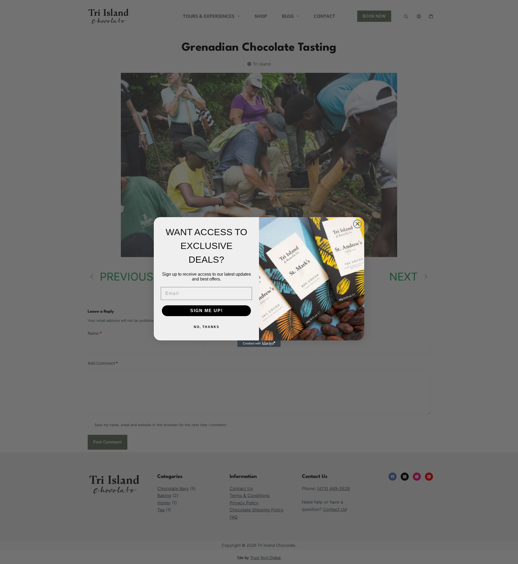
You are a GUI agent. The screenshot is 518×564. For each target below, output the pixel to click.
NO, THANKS (206, 327)
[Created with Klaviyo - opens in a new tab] (259, 343)
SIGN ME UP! (206, 310)
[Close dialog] (357, 224)
